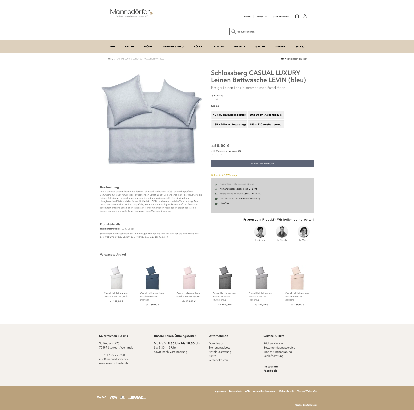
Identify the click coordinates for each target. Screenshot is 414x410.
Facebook (270, 370)
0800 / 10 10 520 (252, 193)
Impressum (220, 391)
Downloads (216, 343)
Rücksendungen (273, 343)
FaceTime (244, 198)
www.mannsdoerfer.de (113, 363)
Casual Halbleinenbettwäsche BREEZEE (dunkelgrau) (224, 296)
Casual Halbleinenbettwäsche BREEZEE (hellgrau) (260, 296)
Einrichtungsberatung (277, 352)
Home (110, 59)
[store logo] (131, 13)
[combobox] (268, 31)
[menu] (263, 17)
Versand (233, 151)
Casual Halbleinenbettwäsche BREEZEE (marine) (152, 296)
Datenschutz (235, 391)
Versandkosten (218, 360)
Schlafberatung (273, 356)
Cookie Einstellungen (306, 405)
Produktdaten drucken (295, 58)
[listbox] (262, 119)
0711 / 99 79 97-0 (113, 355)
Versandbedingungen (264, 391)
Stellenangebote (219, 347)
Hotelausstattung (220, 352)
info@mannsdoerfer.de (114, 359)
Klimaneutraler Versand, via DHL (236, 188)
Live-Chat (224, 203)
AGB (247, 391)
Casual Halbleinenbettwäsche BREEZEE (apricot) (297, 296)
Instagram (270, 366)
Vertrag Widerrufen (307, 391)
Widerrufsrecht (286, 391)
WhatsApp (255, 198)
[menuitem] (247, 16)
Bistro (212, 356)
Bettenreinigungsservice (279, 347)
